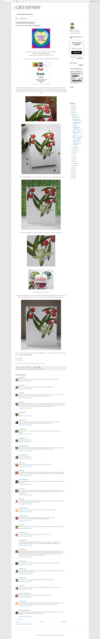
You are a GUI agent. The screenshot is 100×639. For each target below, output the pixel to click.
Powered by (72, 58)
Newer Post (18, 621)
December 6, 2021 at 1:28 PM (25, 606)
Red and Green (41, 369)
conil (20, 402)
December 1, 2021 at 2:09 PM (25, 415)
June (73, 156)
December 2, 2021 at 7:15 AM (25, 458)
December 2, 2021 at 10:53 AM (25, 511)
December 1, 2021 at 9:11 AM (25, 380)
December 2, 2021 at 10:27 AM (25, 494)
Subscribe (76, 52)
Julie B (20, 392)
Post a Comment (20, 619)
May (73, 158)
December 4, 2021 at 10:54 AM (25, 573)
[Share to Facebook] (38, 367)
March (73, 161)
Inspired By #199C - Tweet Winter (76, 128)
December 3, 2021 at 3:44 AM (25, 545)
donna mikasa (22, 532)
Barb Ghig (21, 601)
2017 (72, 173)
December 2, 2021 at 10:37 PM (25, 536)
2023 (72, 110)
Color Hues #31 (22, 369)
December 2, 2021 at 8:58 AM (25, 484)
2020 (72, 167)
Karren (20, 585)
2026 (72, 105)
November (74, 147)
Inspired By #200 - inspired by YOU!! (76, 120)
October (74, 148)
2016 (72, 175)
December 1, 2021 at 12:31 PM (25, 408)
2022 (72, 112)
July (73, 154)
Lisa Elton (21, 429)
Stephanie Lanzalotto (23, 593)
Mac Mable (21, 568)
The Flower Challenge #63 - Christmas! (77, 138)
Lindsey (20, 420)
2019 (72, 169)
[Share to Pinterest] (40, 367)
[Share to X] (37, 367)
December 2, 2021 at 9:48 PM (25, 528)
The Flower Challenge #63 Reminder (77, 123)
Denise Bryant (22, 508)
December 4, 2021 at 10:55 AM (25, 581)
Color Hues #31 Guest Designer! (77, 144)
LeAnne (20, 385)
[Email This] (34, 367)
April (73, 159)
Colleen (20, 524)
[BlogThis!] (35, 367)
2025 (72, 107)
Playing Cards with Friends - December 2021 (77, 133)
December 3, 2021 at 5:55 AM (25, 557)
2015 (72, 176)
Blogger (62, 635)
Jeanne (20, 462)
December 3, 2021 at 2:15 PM (25, 564)
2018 (72, 171)
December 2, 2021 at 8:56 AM (25, 475)
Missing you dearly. (76, 117)
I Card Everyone (27, 7)
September (74, 150)
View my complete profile (75, 33)
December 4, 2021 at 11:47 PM (25, 589)
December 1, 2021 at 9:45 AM (25, 388)
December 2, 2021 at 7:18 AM (25, 466)
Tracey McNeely (22, 446)
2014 (72, 178)
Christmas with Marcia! (77, 130)
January (74, 165)
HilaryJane (21, 561)
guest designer (28, 369)
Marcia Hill (21, 549)
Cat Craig (21, 412)
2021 (72, 114)
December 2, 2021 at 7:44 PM (25, 520)
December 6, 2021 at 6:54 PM (25, 616)
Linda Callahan (22, 479)
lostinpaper (21, 438)
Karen (20, 488)
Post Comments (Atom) (26, 624)
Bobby (20, 499)
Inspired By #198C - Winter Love (76, 141)
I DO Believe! (75, 125)
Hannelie (21, 377)
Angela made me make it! (77, 136)
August (74, 152)
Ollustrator (52, 635)
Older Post (64, 621)
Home (16, 18)
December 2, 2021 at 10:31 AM (25, 503)
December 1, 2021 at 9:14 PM (25, 441)
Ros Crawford (22, 455)
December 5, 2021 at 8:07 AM (25, 597)
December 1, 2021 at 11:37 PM (25, 450)
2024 (72, 108)
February (74, 163)
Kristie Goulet (22, 515)
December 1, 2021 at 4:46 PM (25, 424)
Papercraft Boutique (23, 610)
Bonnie (20, 470)
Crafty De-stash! (23, 18)
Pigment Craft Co (34, 369)
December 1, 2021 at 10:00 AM (25, 397)
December (74, 116)
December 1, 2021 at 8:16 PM (25, 434)
